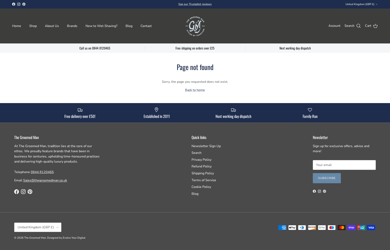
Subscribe (327, 178)
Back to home (195, 90)
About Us (52, 26)
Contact (146, 26)
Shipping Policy (203, 173)
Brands (72, 26)
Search (197, 153)
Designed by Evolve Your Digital (66, 238)
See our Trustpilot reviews (195, 4)
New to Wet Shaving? (101, 26)
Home (16, 26)
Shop (33, 26)
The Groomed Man (35, 238)
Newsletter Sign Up (206, 146)
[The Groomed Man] (195, 26)
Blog (129, 26)
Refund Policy (202, 166)
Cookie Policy (201, 187)
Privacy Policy (201, 159)
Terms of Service (204, 180)
